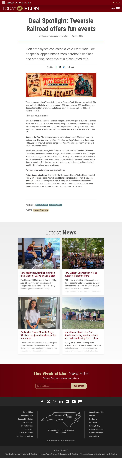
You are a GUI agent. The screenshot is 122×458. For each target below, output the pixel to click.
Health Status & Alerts (24, 436)
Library (92, 415)
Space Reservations (96, 412)
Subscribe (79, 386)
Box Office (93, 422)
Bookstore (93, 419)
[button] (3, 2)
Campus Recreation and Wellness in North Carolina (58, 454)
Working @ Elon (55, 205)
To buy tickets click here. (36, 175)
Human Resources (41, 210)
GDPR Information (96, 433)
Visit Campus (28, 422)
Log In (117, 2)
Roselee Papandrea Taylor (53, 36)
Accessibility (94, 436)
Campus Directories (25, 419)
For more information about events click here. (45, 170)
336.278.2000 (61, 433)
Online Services (27, 426)
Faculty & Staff (41, 205)
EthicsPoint (28, 429)
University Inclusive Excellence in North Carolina (98, 454)
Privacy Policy (94, 426)
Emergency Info (27, 415)
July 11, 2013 (77, 36)
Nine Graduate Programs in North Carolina (21, 454)
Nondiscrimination (96, 429)
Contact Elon (28, 412)
